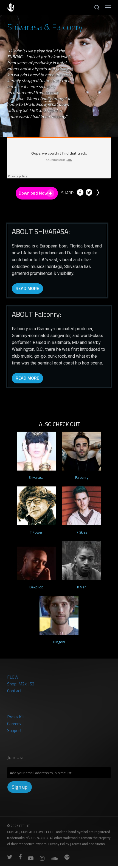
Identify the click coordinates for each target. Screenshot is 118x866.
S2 (32, 684)
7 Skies (82, 532)
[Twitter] (89, 194)
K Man (81, 587)
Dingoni (59, 642)
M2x (22, 684)
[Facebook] (80, 194)
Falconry (81, 477)
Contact (14, 690)
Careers (14, 723)
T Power (36, 532)
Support (14, 730)
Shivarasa (36, 477)
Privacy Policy (58, 844)
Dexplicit (36, 587)
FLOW (12, 677)
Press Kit (15, 717)
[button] (108, 7)
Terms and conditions (88, 844)
